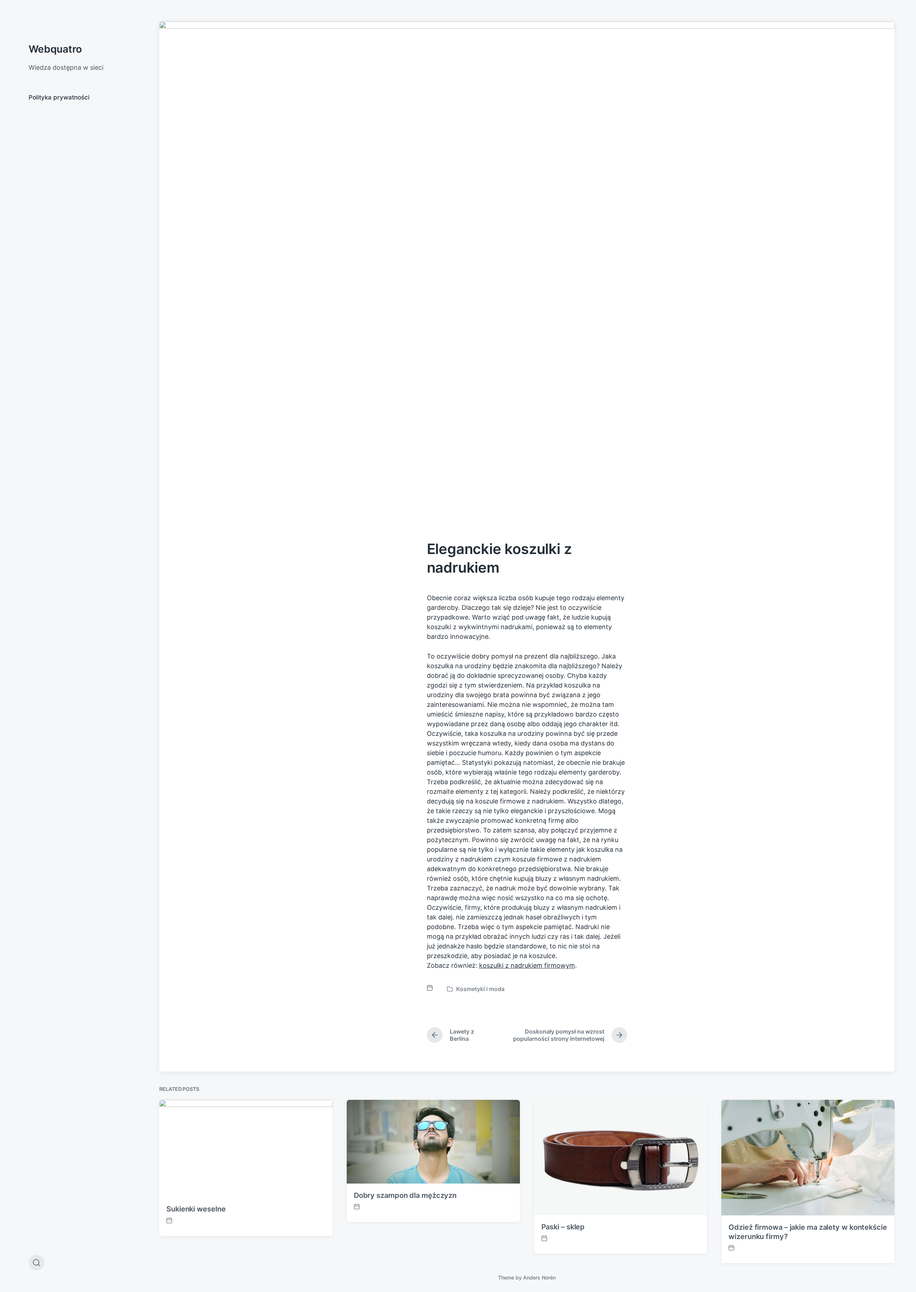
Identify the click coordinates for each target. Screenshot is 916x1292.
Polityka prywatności (59, 97)
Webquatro (55, 49)
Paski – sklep (563, 1227)
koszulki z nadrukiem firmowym (527, 965)
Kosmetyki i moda (480, 988)
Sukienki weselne (195, 1209)
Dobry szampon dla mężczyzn (405, 1195)
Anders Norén (539, 1277)
